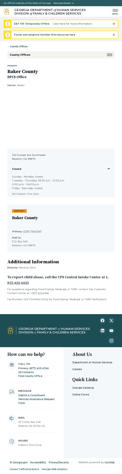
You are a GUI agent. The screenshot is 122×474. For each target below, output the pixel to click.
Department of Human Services (92, 362)
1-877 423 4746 (40, 293)
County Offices (19, 46)
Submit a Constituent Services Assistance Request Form (36, 399)
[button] (109, 55)
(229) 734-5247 (32, 231)
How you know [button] (62, 3)
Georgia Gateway (83, 387)
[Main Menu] (114, 11)
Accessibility (38, 462)
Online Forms (80, 394)
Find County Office (30, 376)
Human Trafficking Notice (24, 469)
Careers (77, 369)
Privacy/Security (59, 462)
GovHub (110, 462)
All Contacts (26, 372)
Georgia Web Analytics (54, 469)
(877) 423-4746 (39, 368)
